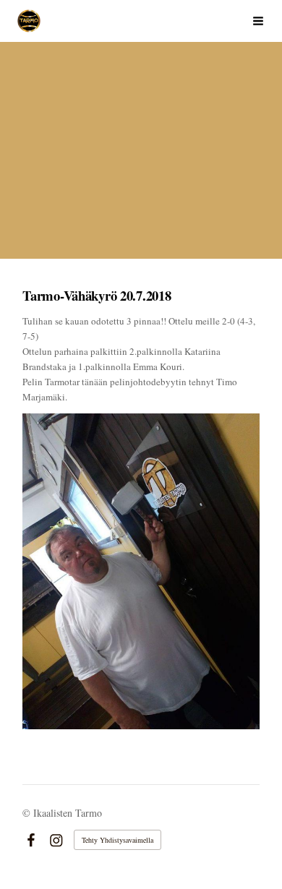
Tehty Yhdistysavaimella (117, 840)
